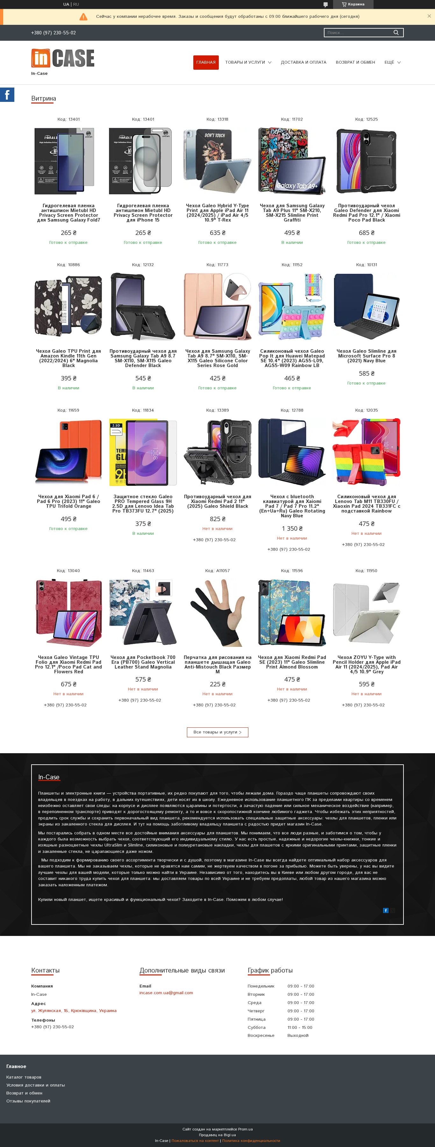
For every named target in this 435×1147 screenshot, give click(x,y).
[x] (392, 912)
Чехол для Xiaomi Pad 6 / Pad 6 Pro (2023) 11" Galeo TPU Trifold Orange (68, 501)
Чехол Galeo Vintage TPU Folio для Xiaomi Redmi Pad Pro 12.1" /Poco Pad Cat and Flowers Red (68, 664)
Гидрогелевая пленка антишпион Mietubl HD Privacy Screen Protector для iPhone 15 (143, 213)
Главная (206, 63)
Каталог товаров (23, 1077)
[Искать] (396, 33)
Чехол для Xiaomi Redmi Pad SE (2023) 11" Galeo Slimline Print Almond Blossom (292, 662)
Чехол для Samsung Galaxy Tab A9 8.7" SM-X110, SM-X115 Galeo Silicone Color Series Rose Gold (217, 358)
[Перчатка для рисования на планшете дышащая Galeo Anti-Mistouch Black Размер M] (217, 613)
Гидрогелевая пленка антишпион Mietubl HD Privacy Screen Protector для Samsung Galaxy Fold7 (68, 213)
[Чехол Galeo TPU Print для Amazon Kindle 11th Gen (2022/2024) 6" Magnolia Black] (68, 307)
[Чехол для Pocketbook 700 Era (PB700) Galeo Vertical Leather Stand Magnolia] (143, 613)
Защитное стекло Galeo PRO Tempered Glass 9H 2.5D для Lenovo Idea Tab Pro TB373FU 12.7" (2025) (143, 503)
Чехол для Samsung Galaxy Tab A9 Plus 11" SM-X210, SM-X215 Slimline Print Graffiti (292, 213)
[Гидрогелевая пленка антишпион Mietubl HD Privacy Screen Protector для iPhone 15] (143, 161)
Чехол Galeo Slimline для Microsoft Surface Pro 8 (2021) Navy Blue (366, 356)
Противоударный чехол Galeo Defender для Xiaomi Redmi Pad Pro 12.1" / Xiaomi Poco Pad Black (366, 213)
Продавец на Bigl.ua (217, 1135)
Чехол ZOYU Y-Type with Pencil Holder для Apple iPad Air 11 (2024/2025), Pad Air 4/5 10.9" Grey (367, 664)
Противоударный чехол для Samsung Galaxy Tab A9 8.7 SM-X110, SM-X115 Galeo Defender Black (143, 358)
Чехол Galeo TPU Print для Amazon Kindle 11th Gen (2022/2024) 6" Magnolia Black (68, 358)
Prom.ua (245, 1129)
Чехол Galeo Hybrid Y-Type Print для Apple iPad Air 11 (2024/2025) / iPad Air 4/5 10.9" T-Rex (217, 213)
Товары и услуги (245, 63)
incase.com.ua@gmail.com (166, 993)
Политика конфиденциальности (251, 1140)
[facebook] (386, 912)
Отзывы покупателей (28, 1101)
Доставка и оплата (303, 63)
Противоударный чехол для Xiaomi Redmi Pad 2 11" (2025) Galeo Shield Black (217, 501)
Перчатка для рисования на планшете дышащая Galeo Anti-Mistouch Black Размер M (218, 664)
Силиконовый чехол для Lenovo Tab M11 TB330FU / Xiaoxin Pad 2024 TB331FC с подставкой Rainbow (366, 503)
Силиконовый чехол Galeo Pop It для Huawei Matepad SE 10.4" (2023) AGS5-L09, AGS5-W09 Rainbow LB (292, 358)
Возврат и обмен (355, 63)
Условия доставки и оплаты (35, 1085)
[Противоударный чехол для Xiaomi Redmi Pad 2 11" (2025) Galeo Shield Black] (217, 452)
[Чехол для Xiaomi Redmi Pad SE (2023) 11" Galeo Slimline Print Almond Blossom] (292, 613)
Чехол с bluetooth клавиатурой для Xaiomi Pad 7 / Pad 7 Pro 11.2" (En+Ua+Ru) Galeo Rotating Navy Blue (292, 506)
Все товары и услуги (215, 732)
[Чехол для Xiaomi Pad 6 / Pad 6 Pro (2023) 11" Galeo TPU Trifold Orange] (68, 452)
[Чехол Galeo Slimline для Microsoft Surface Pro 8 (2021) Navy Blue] (366, 307)
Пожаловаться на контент (195, 1140)
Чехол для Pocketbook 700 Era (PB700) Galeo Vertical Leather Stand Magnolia (143, 662)
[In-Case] (62, 58)
